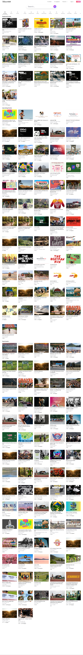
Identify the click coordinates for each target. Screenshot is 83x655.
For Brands (49, 1)
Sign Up (72, 1)
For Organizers (57, 1)
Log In (78, 1)
